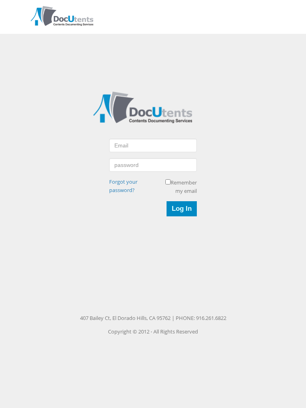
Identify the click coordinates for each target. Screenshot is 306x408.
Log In (182, 208)
